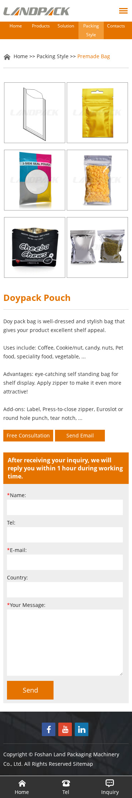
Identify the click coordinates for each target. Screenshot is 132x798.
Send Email (80, 435)
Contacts (116, 26)
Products (41, 26)
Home (16, 26)
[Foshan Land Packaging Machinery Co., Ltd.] (36, 11)
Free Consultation (28, 435)
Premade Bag (93, 56)
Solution (66, 26)
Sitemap (83, 763)
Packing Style (91, 30)
